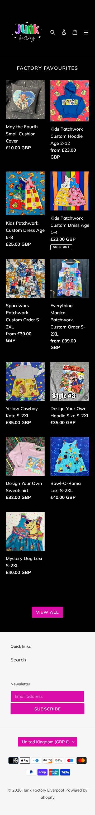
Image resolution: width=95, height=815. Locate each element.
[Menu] (86, 31)
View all (47, 612)
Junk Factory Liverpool (43, 790)
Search (18, 660)
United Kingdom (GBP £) (46, 741)
